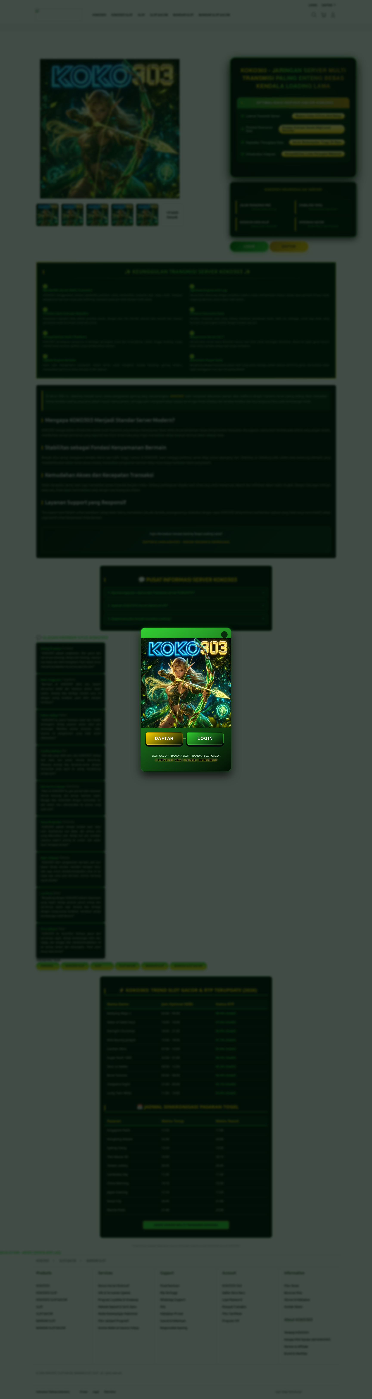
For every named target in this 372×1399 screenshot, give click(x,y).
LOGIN (205, 738)
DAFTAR (164, 738)
